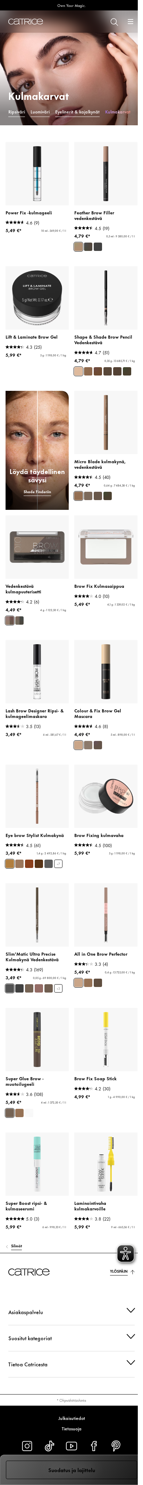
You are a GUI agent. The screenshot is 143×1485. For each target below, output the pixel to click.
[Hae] (114, 21)
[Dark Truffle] (127, 371)
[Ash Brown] (78, 247)
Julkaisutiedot (69, 1417)
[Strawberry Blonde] (10, 864)
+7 (58, 864)
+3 (58, 988)
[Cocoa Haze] (107, 371)
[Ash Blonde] (29, 988)
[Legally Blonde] (19, 864)
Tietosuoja (69, 1428)
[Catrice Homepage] (25, 21)
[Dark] (48, 988)
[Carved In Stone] (48, 864)
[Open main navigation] (130, 21)
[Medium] (39, 988)
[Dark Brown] (98, 745)
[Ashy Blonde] (88, 371)
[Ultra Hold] (29, 1113)
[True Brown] (98, 496)
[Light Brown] (19, 1113)
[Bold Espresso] (107, 496)
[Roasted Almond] (117, 371)
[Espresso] (19, 988)
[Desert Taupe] (78, 371)
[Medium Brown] (88, 247)
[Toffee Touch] (98, 371)
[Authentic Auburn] (29, 864)
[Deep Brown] (10, 1113)
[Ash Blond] (10, 620)
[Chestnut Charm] (39, 864)
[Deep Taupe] (88, 496)
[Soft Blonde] (78, 496)
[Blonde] (78, 745)
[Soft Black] (98, 247)
